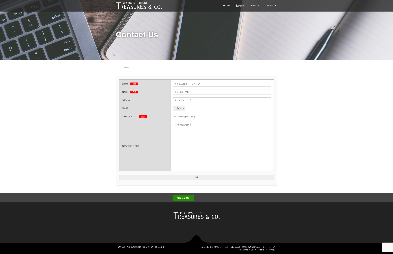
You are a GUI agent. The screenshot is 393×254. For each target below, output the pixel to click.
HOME (226, 5)
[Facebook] (267, 197)
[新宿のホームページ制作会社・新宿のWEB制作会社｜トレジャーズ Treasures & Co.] (139, 5)
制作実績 (240, 5)
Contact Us (271, 5)
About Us (255, 5)
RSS (272, 197)
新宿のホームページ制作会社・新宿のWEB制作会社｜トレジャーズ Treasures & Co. (244, 248)
